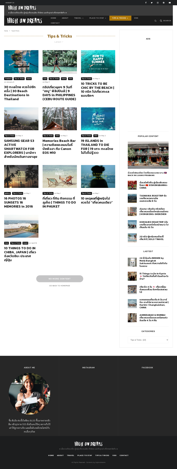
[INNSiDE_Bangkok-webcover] (132, 262)
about (65, 18)
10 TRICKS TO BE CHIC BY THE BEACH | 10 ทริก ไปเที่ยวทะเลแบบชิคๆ (97, 90)
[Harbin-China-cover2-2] (132, 303)
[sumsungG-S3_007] (21, 118)
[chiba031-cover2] (21, 226)
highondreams (100, 462)
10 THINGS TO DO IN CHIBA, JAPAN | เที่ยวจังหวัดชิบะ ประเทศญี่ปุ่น (20, 254)
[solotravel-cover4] (132, 237)
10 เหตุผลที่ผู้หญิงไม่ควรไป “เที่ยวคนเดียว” (97, 200)
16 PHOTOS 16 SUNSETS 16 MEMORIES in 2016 (18, 202)
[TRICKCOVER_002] (98, 61)
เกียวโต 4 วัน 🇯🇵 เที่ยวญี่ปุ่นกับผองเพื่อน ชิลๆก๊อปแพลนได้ (153, 290)
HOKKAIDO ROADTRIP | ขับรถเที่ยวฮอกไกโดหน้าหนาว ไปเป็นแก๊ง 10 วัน (154, 225)
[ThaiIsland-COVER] (98, 118)
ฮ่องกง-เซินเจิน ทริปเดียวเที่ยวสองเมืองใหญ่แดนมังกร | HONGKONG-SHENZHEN (154, 212)
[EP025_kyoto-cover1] (132, 289)
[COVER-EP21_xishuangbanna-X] (132, 185)
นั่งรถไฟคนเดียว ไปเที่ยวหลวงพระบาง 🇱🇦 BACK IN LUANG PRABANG (147, 174)
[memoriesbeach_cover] (60, 118)
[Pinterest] (164, 2)
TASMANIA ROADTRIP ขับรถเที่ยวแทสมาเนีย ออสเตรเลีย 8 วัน (153, 198)
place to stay (96, 18)
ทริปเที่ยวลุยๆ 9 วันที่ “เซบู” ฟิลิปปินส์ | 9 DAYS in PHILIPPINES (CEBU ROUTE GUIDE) (59, 93)
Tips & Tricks (119, 18)
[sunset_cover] (21, 176)
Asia (45, 78)
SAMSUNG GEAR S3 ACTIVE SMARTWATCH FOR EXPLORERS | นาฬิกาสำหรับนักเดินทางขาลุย (20, 149)
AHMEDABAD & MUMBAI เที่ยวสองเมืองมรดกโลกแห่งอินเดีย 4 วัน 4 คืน (153, 318)
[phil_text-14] (60, 61)
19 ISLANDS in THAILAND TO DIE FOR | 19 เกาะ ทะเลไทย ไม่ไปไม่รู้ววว (97, 147)
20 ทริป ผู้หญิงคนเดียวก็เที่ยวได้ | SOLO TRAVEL (152, 238)
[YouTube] (170, 2)
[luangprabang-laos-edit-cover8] (148, 155)
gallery (7, 193)
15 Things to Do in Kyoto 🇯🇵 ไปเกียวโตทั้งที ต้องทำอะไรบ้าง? (154, 276)
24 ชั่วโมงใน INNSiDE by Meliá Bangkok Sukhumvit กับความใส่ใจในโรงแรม (153, 262)
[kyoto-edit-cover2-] (132, 276)
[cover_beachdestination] (21, 61)
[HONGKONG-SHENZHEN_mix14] (132, 211)
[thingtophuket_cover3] (60, 176)
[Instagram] (158, 2)
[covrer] (98, 176)
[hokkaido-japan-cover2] (132, 224)
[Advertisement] (148, 85)
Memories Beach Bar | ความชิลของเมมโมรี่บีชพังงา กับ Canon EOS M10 (59, 147)
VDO (136, 18)
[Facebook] (146, 2)
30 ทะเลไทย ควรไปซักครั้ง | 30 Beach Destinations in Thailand (20, 93)
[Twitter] (152, 2)
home (53, 18)
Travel (77, 18)
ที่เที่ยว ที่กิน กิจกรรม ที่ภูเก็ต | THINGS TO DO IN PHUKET (59, 202)
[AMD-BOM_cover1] (132, 317)
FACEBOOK (147, 367)
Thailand (8, 78)
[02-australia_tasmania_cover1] (132, 198)
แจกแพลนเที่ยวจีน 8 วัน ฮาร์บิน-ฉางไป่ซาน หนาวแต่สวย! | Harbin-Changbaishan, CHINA (154, 303)
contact (55, 23)
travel (29, 78)
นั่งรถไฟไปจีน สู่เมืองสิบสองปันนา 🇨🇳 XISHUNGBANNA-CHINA (154, 185)
